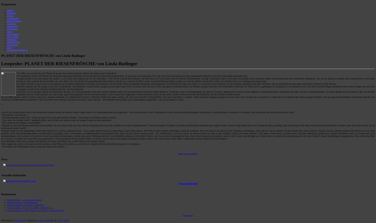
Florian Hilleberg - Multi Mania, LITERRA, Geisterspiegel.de (36, 210)
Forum (41, 220)
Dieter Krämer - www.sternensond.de (24, 200)
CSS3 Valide (63, 220)
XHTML (50, 220)
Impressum (188, 215)
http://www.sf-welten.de (188, 154)
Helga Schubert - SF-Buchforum (22, 202)
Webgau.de (20, 220)
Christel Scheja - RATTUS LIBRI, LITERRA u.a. (30, 208)
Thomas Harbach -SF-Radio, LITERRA (26, 205)
